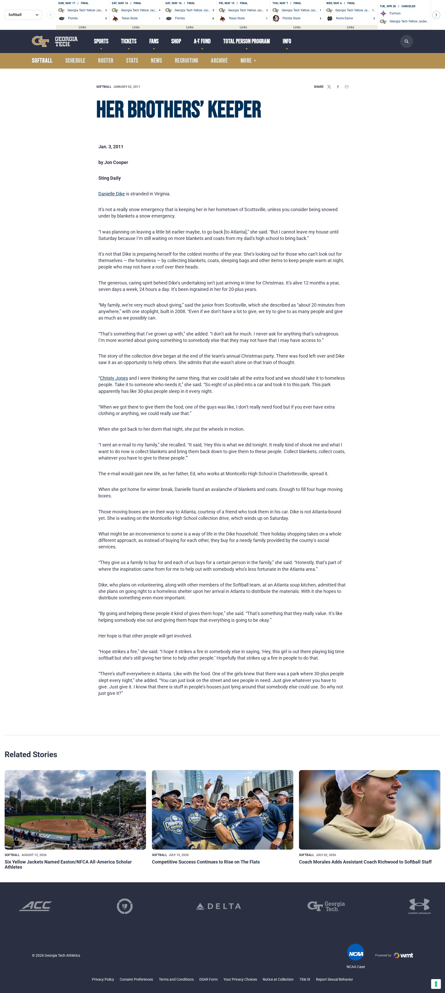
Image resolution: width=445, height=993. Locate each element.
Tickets (128, 41)
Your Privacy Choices (240, 979)
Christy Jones (114, 378)
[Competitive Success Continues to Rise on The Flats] (222, 810)
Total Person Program (246, 41)
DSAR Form (208, 979)
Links (82, 27)
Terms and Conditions (176, 979)
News (156, 61)
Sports (101, 41)
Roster (106, 61)
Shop (176, 41)
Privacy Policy (103, 979)
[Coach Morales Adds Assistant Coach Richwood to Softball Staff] (369, 810)
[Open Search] (406, 41)
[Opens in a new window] (35, 906)
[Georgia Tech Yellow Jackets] (55, 41)
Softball (104, 87)
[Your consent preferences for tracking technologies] (436, 984)
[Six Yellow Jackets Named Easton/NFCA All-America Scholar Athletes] (75, 810)
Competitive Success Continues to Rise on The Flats (206, 862)
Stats (132, 61)
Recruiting (186, 61)
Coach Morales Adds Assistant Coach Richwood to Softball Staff (365, 862)
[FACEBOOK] (338, 87)
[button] (436, 15)
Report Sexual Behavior (334, 979)
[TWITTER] (329, 87)
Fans (154, 41)
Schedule (75, 61)
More (246, 61)
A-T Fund (202, 41)
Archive (219, 61)
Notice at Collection (278, 979)
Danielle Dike (111, 193)
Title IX (304, 979)
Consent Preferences (136, 979)
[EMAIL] (347, 87)
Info (287, 41)
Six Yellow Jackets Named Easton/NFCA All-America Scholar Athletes (68, 864)
